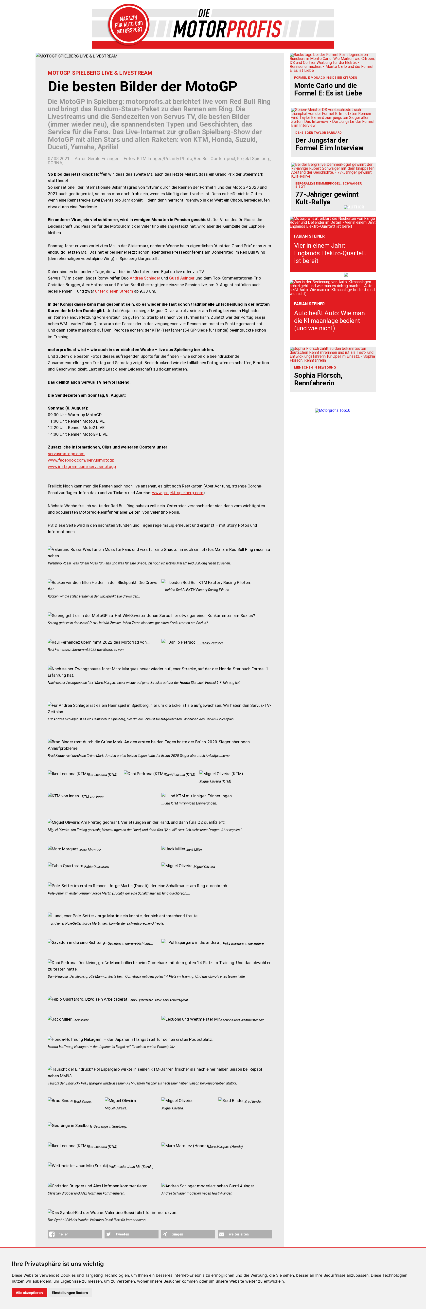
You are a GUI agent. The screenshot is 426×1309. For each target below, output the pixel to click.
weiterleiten (239, 1234)
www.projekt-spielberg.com (177, 492)
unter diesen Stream (114, 291)
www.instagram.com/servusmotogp (82, 466)
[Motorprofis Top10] (332, 410)
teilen (64, 1234)
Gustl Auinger (182, 278)
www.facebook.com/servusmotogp (81, 460)
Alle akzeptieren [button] (29, 1292)
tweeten (122, 1234)
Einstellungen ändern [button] (70, 1292)
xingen (177, 1234)
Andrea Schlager (145, 278)
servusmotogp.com (66, 453)
